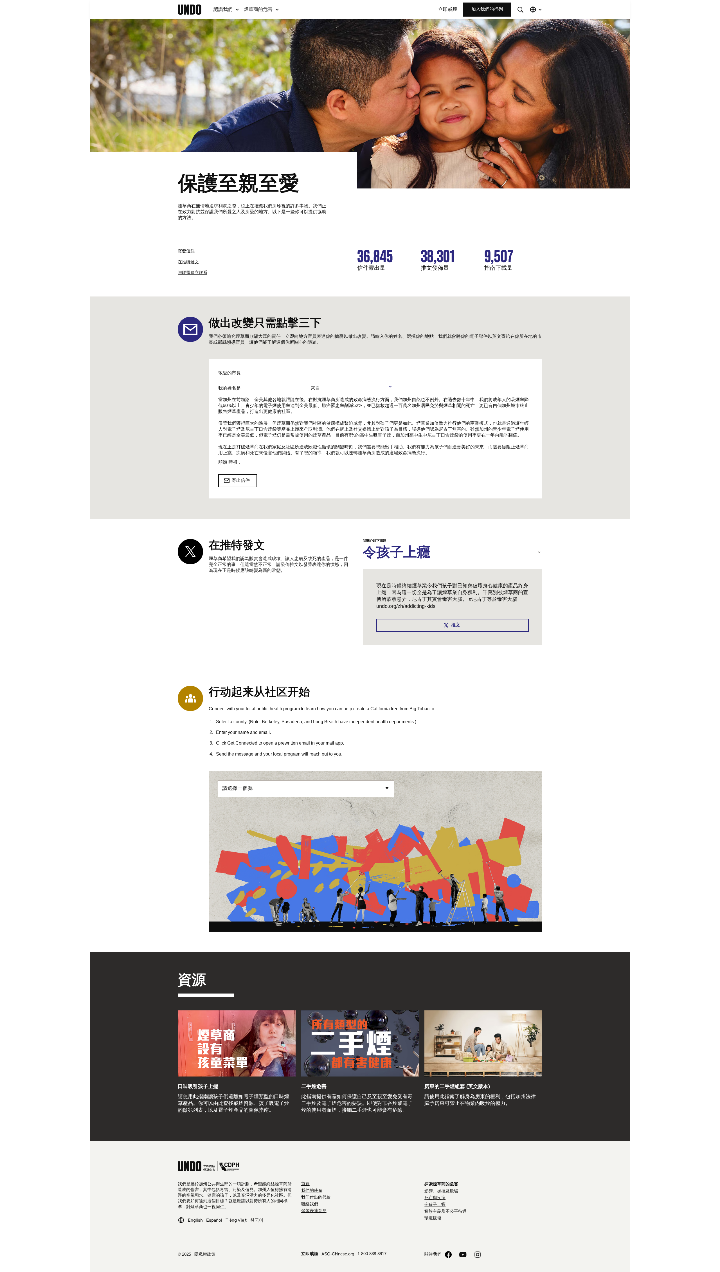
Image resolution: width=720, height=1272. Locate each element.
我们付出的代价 (316, 1197)
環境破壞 (432, 1218)
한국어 (257, 1220)
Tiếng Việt (236, 1220)
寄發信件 (186, 251)
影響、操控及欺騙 (441, 1191)
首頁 (305, 1184)
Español (214, 1220)
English (195, 1220)
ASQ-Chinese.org (337, 1254)
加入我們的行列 (487, 9)
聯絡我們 (309, 1204)
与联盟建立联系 (192, 273)
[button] (226, 9)
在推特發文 (188, 262)
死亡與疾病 (435, 1198)
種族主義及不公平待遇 (445, 1211)
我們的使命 (311, 1190)
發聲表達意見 (314, 1211)
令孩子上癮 (435, 1205)
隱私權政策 (204, 1255)
